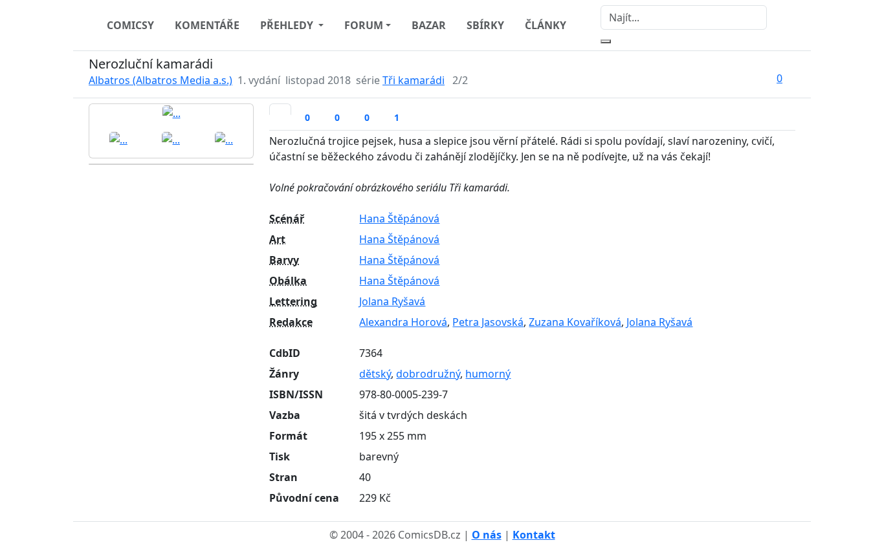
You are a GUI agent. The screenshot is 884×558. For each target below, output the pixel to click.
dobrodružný (428, 374)
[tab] (280, 109)
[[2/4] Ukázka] (118, 139)
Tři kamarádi (413, 80)
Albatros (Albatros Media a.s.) (160, 80)
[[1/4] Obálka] (171, 112)
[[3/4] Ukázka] (171, 139)
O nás (487, 535)
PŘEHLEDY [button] (288, 25)
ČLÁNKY (545, 25)
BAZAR (429, 25)
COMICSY (130, 25)
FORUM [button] (363, 25)
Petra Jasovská (488, 322)
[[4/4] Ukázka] (224, 139)
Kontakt (534, 535)
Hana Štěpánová (399, 218)
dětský (375, 374)
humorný (488, 374)
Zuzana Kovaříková (575, 322)
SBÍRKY (485, 25)
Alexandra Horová (403, 322)
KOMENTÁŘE (207, 25)
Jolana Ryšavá (392, 301)
